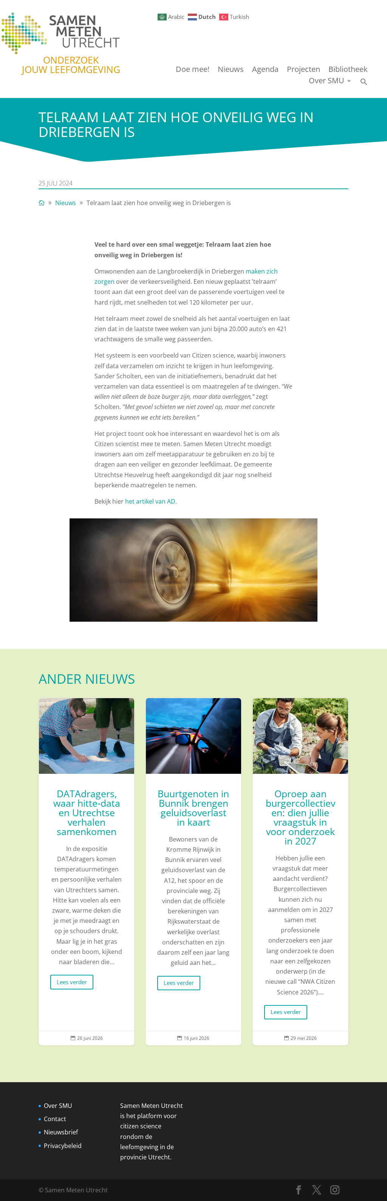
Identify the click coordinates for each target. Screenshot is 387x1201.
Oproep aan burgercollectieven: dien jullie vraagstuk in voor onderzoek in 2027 (300, 871)
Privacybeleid (63, 1146)
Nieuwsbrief (61, 1132)
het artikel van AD (150, 501)
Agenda (265, 70)
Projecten (303, 70)
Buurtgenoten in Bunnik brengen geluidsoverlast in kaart (193, 871)
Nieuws (231, 70)
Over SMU (326, 82)
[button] (364, 84)
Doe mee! (192, 70)
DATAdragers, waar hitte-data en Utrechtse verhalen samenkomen (86, 871)
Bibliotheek (348, 70)
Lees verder (72, 982)
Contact (55, 1119)
